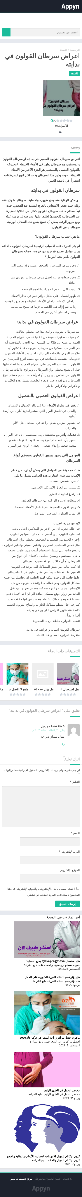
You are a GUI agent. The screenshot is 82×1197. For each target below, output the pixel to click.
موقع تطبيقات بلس (21, 1179)
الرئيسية (75, 50)
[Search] (6, 32)
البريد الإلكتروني (69, 851)
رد (63, 744)
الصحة (63, 50)
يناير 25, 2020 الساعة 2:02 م (48, 730)
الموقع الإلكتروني (69, 870)
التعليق (75, 782)
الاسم (75, 833)
